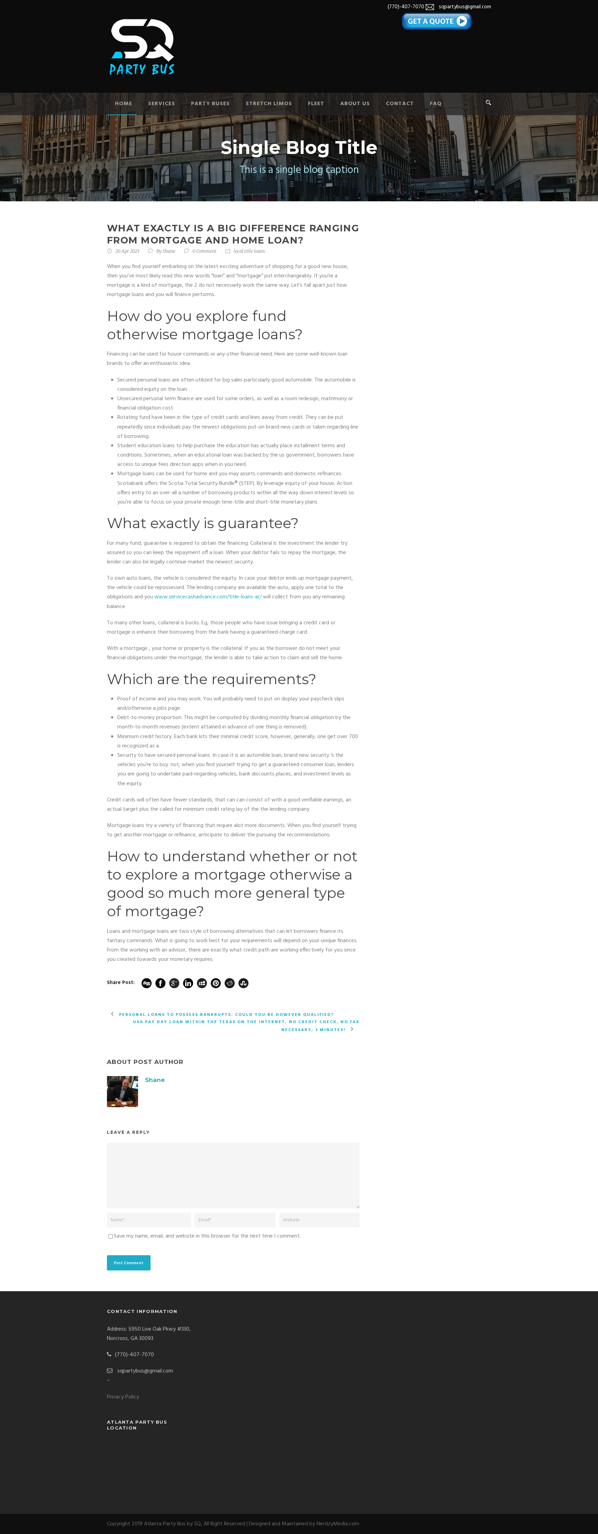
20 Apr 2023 (127, 251)
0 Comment (204, 251)
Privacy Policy (123, 1397)
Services (161, 103)
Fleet (316, 103)
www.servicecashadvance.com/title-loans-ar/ (208, 597)
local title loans (249, 251)
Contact (400, 103)
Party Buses (210, 103)
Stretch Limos (269, 103)
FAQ (436, 103)
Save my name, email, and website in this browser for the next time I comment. (207, 1236)
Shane (169, 251)
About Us (355, 103)
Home (123, 103)
